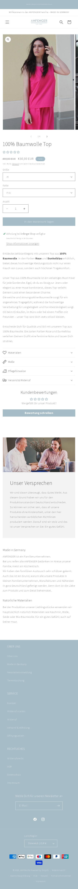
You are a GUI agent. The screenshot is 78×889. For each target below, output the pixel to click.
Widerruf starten (16, 711)
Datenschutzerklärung (20, 876)
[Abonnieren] (58, 805)
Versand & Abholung (18, 727)
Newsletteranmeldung (19, 672)
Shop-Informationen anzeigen (22, 243)
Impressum (13, 782)
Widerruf (12, 719)
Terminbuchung (15, 680)
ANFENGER (25, 870)
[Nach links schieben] (31, 136)
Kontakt (11, 703)
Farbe (5, 185)
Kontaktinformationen (61, 876)
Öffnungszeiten (15, 735)
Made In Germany (17, 664)
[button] (7, 22)
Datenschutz (14, 774)
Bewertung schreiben (39, 413)
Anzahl (6, 201)
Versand (15, 164)
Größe (6, 169)
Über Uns (12, 656)
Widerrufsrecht (15, 758)
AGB (9, 766)
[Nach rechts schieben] (47, 136)
